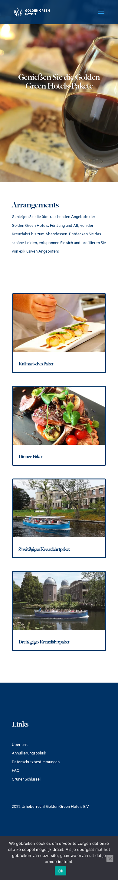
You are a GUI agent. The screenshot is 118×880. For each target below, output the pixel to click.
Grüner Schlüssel (26, 779)
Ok (60, 870)
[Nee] (109, 858)
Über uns (20, 744)
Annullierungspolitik (29, 753)
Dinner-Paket (30, 456)
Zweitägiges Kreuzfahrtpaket (44, 549)
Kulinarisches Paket (35, 363)
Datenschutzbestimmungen (36, 761)
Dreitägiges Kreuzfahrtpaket (43, 641)
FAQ (15, 770)
